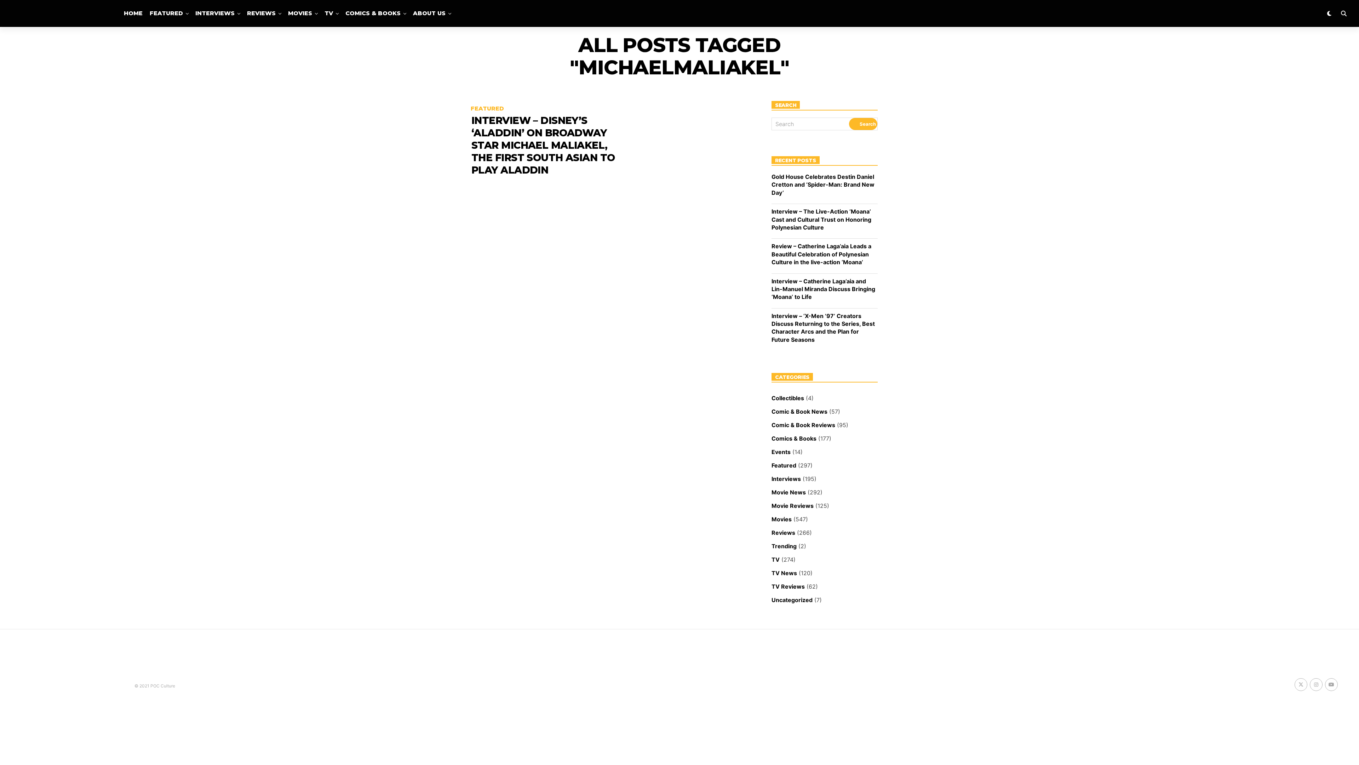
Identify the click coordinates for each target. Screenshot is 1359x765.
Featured (166, 13)
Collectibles (788, 398)
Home (133, 13)
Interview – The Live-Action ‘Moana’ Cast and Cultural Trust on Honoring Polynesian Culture (821, 219)
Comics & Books (373, 13)
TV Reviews (788, 586)
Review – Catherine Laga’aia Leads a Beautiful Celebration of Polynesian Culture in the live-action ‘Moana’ (821, 254)
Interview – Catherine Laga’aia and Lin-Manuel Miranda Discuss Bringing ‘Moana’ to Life (823, 289)
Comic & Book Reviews (803, 425)
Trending (784, 546)
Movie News (789, 492)
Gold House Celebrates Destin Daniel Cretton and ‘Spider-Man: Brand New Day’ (823, 184)
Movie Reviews (793, 505)
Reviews (261, 13)
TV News (784, 573)
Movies (300, 13)
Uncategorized (792, 600)
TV (329, 13)
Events (781, 451)
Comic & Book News (799, 411)
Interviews (215, 13)
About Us (429, 13)
